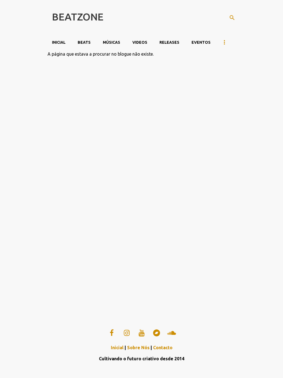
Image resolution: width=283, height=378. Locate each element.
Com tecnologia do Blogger (145, 370)
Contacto (162, 347)
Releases (169, 42)
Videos (139, 42)
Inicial (58, 42)
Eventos (201, 42)
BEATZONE (77, 16)
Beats (84, 42)
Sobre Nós (138, 347)
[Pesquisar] (232, 17)
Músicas (111, 42)
